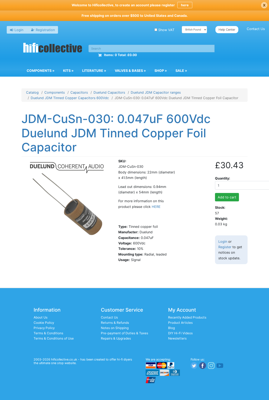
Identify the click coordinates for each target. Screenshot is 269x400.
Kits (68, 70)
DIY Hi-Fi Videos (180, 333)
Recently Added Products (187, 317)
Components (40, 70)
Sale (181, 70)
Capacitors (79, 92)
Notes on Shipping (115, 328)
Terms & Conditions (48, 333)
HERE (156, 207)
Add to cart (227, 197)
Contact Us (256, 29)
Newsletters (177, 338)
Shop (160, 70)
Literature (94, 70)
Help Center (227, 29)
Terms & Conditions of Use (54, 338)
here (185, 5)
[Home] (52, 48)
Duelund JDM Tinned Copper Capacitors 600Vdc (70, 98)
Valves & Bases (130, 70)
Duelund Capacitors (109, 92)
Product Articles (180, 323)
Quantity (222, 178)
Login (222, 241)
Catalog (32, 92)
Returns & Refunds (115, 323)
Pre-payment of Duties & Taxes (124, 333)
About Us (40, 317)
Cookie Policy (44, 323)
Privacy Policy (44, 328)
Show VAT (166, 30)
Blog (171, 328)
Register (224, 247)
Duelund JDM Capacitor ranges (156, 92)
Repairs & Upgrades (116, 338)
